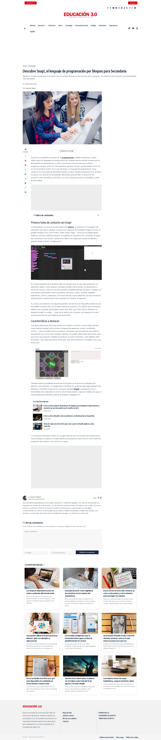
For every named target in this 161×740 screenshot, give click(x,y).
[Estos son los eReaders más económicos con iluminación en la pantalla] (37, 417)
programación (68, 158)
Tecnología (31, 66)
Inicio (24, 66)
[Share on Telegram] (25, 178)
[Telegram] (129, 8)
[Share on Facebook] (25, 156)
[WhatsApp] (132, 8)
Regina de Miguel (30, 88)
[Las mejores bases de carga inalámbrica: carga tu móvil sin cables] (119, 665)
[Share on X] (25, 160)
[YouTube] (113, 8)
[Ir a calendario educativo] (129, 28)
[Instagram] (119, 8)
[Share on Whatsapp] (25, 169)
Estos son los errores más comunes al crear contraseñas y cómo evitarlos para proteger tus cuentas (118, 593)
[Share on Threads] (25, 183)
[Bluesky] (135, 8)
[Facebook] (108, 8)
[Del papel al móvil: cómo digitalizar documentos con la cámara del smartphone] (80, 578)
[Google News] (116, 8)
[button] (137, 28)
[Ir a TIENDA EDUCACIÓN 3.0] (133, 28)
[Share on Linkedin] (25, 174)
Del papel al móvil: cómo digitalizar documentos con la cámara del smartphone (79, 593)
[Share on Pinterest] (25, 165)
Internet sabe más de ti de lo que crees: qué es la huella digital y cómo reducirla (69, 425)
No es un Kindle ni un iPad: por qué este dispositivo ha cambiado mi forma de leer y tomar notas (40, 681)
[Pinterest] (122, 8)
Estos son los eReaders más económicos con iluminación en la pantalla (69, 416)
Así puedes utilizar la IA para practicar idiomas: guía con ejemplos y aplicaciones (41, 638)
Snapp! (76, 389)
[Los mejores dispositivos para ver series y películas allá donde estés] (42, 578)
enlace (71, 227)
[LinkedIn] (127, 8)
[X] (110, 8)
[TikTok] (124, 8)
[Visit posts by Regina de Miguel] (25, 498)
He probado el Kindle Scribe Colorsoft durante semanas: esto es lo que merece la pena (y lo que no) (118, 638)
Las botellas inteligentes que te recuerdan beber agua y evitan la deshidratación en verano (78, 638)
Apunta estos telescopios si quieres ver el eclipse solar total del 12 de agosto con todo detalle (79, 681)
